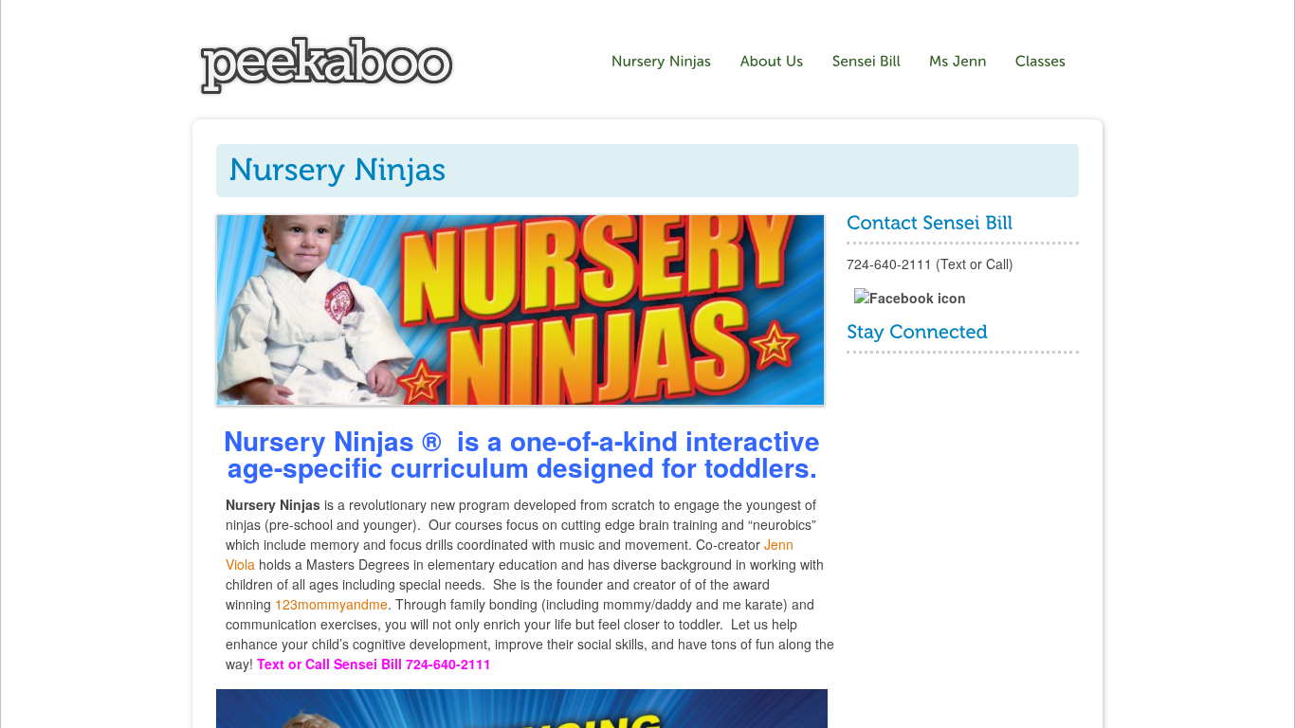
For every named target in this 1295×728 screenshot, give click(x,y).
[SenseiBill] (866, 62)
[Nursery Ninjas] (326, 91)
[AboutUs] (772, 62)
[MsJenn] (958, 62)
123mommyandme (331, 603)
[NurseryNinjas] (661, 62)
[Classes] (1043, 62)
